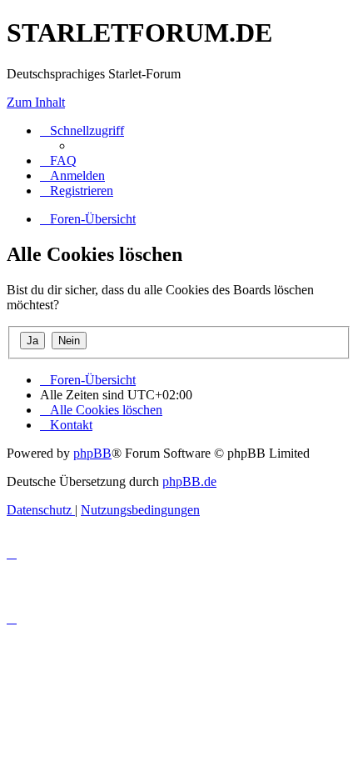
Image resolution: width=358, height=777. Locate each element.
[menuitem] (58, 160)
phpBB (92, 453)
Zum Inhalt (36, 102)
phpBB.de (189, 481)
